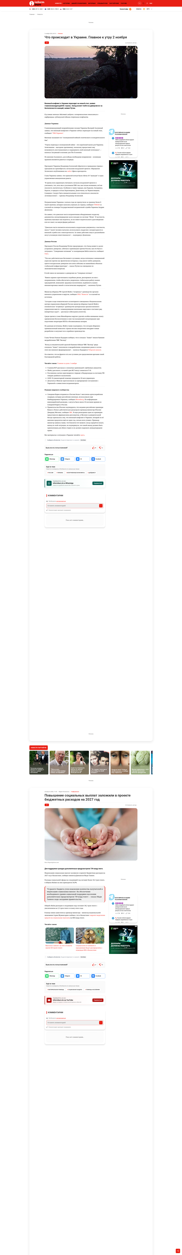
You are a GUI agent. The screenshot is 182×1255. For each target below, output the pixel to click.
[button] (144, 9)
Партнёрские (114, 3)
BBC (70, 412)
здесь (82, 435)
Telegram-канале (94, 350)
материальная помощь (56, 989)
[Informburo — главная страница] (37, 3)
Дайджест (92, 472)
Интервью (92, 3)
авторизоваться (61, 501)
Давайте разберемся (79, 3)
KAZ (151, 3)
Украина (60, 472)
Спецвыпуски (102, 3)
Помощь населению (93, 989)
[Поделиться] (178, 1251)
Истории (66, 3)
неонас (61, 33)
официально (75, 791)
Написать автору (131, 43)
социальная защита (75, 989)
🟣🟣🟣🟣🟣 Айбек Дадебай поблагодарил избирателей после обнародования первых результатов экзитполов (124, 141)
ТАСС (46, 254)
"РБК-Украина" (57, 133)
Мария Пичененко (64, 791)
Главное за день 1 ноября (67, 363)
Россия (50, 472)
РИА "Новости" (83, 294)
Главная (32, 14)
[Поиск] (143, 3)
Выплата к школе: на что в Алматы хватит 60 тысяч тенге (59, 947)
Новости (58, 3)
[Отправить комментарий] (101, 505)
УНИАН (97, 205)
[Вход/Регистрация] (147, 3)
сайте (69, 171)
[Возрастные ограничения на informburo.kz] (139, 3)
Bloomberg (80, 399)
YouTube (124, 3)
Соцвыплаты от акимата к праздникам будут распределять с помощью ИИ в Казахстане (89, 948)
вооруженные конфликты (76, 472)
